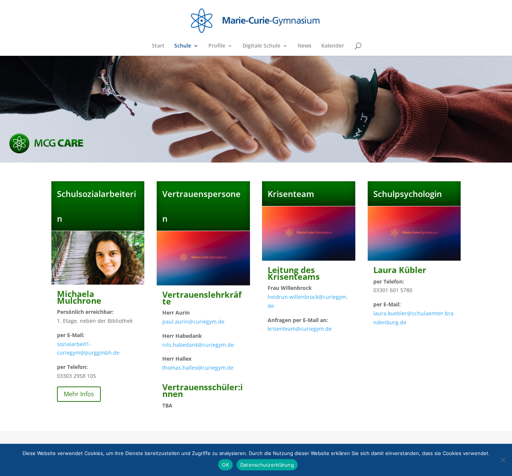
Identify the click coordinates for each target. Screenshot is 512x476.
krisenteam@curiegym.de (300, 328)
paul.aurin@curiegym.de (193, 321)
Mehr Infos (79, 394)
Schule (182, 46)
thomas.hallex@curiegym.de (198, 367)
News (304, 46)
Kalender (332, 46)
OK (225, 465)
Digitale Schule (261, 46)
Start (158, 46)
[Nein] (502, 460)
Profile (216, 46)
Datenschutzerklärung (267, 465)
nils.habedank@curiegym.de (198, 344)
